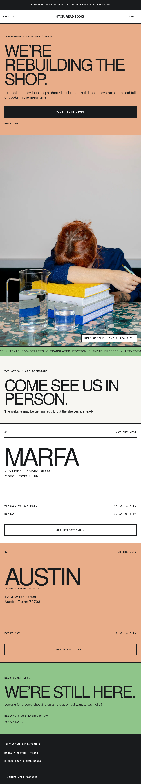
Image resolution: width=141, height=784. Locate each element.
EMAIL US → (13, 123)
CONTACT (133, 17)
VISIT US (9, 17)
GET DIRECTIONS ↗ (70, 530)
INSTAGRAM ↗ (13, 722)
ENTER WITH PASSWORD (23, 777)
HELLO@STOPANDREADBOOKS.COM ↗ (28, 716)
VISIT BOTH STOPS (70, 111)
